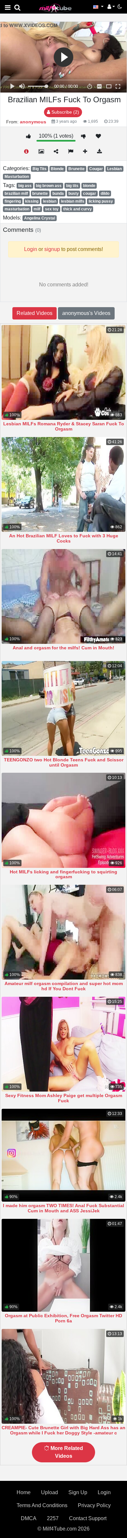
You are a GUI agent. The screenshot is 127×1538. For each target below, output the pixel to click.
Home (24, 1492)
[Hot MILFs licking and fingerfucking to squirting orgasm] (63, 820)
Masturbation (17, 176)
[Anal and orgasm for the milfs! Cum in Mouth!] (63, 596)
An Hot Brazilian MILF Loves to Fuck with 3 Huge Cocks (63, 538)
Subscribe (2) (64, 112)
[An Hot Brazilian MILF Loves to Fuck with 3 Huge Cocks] (63, 484)
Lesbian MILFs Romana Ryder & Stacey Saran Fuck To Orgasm (63, 426)
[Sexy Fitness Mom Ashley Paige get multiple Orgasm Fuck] (63, 1044)
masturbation (17, 209)
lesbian (49, 201)
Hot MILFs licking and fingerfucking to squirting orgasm (63, 874)
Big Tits (40, 169)
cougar (89, 193)
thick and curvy (77, 209)
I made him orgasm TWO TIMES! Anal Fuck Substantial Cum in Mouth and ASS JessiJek (63, 1208)
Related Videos (34, 313)
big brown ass (49, 185)
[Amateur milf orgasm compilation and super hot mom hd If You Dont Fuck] (63, 932)
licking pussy (101, 201)
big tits (72, 185)
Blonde (57, 169)
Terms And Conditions (42, 1505)
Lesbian (114, 169)
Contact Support (87, 1518)
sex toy (52, 209)
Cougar (96, 169)
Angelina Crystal (39, 218)
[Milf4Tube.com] (55, 8)
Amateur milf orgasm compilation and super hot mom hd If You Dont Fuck (64, 986)
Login (104, 1492)
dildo (105, 193)
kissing (31, 201)
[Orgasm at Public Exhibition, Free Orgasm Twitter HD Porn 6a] (63, 1265)
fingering (13, 201)
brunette (40, 193)
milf (37, 209)
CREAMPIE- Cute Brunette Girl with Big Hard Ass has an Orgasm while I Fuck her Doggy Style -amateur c (63, 1430)
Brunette (76, 169)
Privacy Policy (94, 1505)
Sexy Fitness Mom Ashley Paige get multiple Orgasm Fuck (63, 1098)
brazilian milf (16, 193)
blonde (89, 185)
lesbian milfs (72, 201)
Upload (49, 1492)
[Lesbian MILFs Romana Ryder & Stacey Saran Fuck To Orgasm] (63, 372)
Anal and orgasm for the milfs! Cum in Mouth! (63, 647)
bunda (58, 193)
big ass (25, 185)
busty (73, 193)
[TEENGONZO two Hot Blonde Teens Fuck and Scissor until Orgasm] (63, 708)
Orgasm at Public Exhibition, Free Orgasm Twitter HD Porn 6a (63, 1318)
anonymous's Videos (86, 313)
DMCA (28, 1518)
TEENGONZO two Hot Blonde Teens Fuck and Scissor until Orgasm (63, 762)
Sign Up (77, 1492)
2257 (53, 1518)
